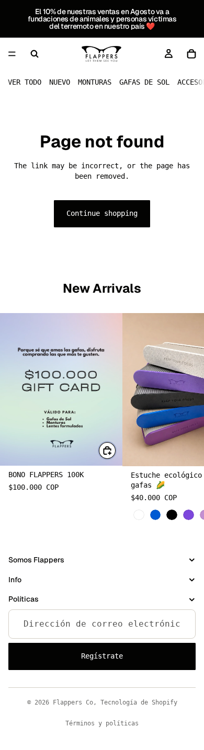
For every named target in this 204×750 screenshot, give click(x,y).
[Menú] (12, 54)
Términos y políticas (102, 723)
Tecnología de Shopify (138, 702)
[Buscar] (34, 53)
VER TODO (24, 82)
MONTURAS (94, 82)
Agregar (116, 450)
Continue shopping (102, 213)
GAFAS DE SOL (144, 82)
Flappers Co (73, 702)
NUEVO (59, 82)
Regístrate (102, 656)
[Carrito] (191, 53)
